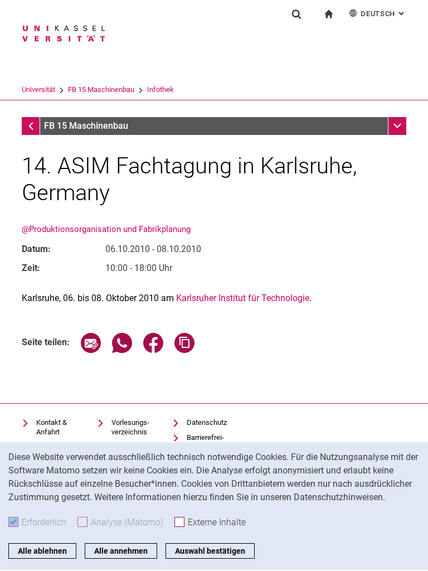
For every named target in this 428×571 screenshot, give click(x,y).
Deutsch (383, 13)
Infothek (160, 89)
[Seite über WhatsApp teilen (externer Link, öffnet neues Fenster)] (122, 350)
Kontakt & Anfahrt (51, 427)
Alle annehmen (121, 550)
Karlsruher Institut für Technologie (242, 298)
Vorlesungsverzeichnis (130, 427)
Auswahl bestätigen (210, 550)
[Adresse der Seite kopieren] (184, 350)
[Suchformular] (296, 14)
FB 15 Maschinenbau (101, 89)
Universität (38, 89)
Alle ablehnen (42, 550)
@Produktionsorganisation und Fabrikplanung (106, 229)
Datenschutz (207, 422)
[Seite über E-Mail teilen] (91, 350)
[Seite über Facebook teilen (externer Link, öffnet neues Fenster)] (153, 350)
